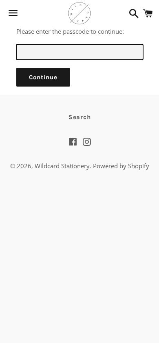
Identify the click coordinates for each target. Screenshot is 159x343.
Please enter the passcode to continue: (70, 31)
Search (79, 117)
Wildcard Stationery (62, 166)
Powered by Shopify (121, 166)
